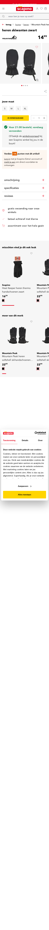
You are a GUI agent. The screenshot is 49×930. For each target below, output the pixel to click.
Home (18, 24)
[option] (3, 300)
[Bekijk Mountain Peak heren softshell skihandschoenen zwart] (18, 335)
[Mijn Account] (37, 8)
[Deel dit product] (44, 91)
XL (25, 108)
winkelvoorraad (30, 136)
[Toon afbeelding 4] (27, 85)
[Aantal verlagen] (33, 118)
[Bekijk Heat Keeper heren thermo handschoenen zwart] (18, 267)
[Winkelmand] (45, 8)
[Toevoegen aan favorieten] (37, 47)
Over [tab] (40, 440)
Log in (7, 159)
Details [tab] (25, 440)
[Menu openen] (3, 8)
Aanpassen (23, 486)
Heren (26, 24)
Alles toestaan (24, 494)
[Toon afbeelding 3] (25, 85)
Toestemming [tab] (9, 440)
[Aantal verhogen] (44, 118)
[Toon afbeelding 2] (23, 85)
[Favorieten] (41, 8)
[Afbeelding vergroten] (37, 80)
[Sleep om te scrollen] (8, 305)
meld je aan (9, 162)
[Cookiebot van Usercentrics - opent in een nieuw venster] (35, 433)
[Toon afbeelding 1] (21, 85)
